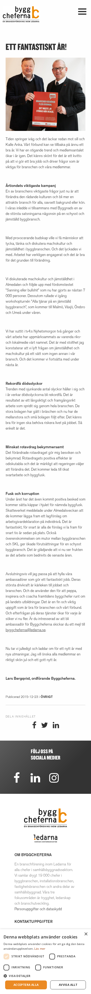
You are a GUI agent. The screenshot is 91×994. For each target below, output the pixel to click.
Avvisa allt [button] (68, 985)
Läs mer (39, 949)
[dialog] (45, 961)
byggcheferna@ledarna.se (26, 630)
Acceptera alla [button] (26, 985)
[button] (46, 976)
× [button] (86, 934)
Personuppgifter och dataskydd (38, 909)
